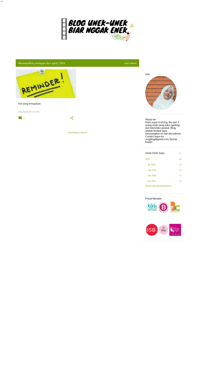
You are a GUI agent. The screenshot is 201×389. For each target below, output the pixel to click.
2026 (147, 159)
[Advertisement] (163, 292)
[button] (72, 118)
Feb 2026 (152, 175)
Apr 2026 (152, 169)
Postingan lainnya (77, 133)
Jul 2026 (151, 164)
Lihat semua (130, 63)
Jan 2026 (152, 180)
